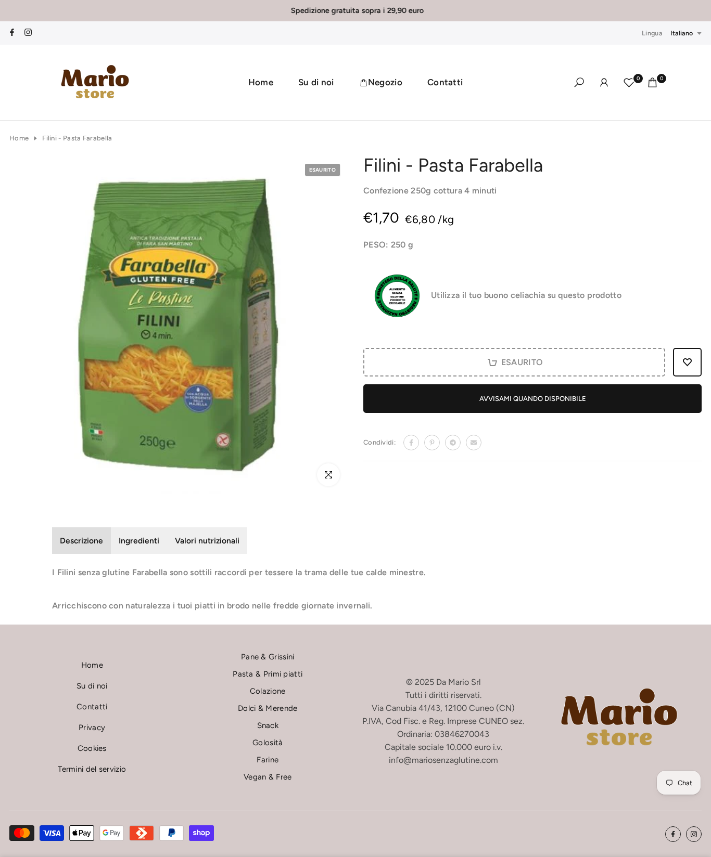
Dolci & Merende (268, 708)
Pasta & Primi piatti (267, 674)
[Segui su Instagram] (28, 33)
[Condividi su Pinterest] (432, 442)
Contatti (445, 82)
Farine (267, 759)
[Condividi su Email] (473, 442)
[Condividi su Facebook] (411, 442)
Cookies (92, 748)
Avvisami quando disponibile (532, 398)
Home (260, 82)
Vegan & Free (268, 777)
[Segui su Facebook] (12, 33)
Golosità (267, 742)
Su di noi (316, 82)
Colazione (268, 691)
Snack (268, 725)
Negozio (385, 82)
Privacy (92, 727)
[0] (629, 82)
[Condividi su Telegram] (453, 442)
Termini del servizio (92, 769)
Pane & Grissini (268, 656)
